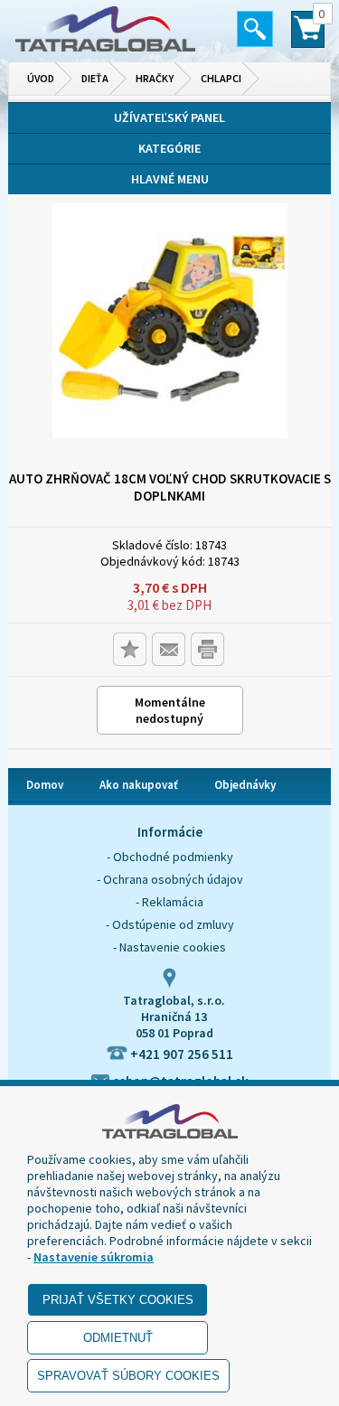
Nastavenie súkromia (93, 1257)
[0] (308, 37)
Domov (44, 784)
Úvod (40, 78)
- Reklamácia (169, 902)
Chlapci (221, 78)
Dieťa (94, 78)
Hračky (155, 78)
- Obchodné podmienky (170, 856)
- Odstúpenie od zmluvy (170, 924)
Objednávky (245, 784)
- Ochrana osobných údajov (170, 879)
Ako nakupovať (138, 784)
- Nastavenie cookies (169, 947)
